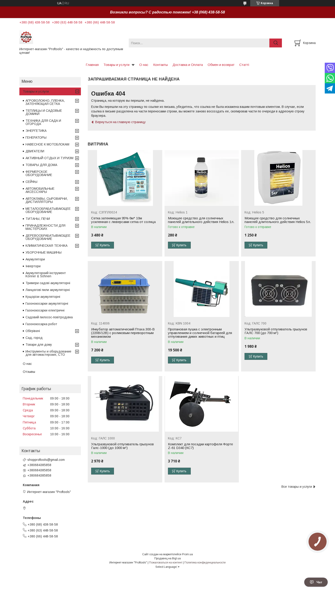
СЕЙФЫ (31, 182)
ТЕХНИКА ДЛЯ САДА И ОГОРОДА (43, 122)
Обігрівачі (33, 331)
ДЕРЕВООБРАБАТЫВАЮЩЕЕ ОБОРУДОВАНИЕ (48, 237)
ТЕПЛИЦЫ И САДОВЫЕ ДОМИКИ (44, 112)
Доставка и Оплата (188, 65)
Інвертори (33, 266)
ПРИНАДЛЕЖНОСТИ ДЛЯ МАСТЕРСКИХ (45, 227)
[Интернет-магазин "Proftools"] (71, 37)
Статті (244, 65)
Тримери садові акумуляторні (48, 283)
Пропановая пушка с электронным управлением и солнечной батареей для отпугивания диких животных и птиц (200, 332)
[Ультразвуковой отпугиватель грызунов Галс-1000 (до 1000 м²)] (125, 404)
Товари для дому (39, 344)
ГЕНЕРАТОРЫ (36, 137)
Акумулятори (35, 259)
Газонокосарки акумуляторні (47, 303)
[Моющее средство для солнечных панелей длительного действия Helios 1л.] (202, 178)
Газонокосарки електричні (45, 310)
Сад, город (34, 338)
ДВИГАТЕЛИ (35, 151)
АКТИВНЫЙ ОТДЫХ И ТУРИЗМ (49, 158)
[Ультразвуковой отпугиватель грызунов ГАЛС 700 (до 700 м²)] (278, 289)
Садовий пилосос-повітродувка (49, 317)
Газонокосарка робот (41, 324)
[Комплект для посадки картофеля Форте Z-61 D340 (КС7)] (202, 404)
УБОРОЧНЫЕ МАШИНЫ (44, 252)
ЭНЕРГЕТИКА (36, 130)
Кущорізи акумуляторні (43, 296)
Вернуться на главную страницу (120, 122)
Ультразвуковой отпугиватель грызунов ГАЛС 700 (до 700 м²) (276, 331)
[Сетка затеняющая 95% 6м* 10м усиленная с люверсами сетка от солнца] (125, 178)
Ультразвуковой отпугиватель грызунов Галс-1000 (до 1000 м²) (122, 446)
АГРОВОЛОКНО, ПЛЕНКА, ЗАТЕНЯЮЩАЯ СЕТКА (45, 102)
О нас (143, 65)
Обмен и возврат (221, 65)
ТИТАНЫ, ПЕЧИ (38, 218)
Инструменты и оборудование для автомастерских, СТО (48, 353)
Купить (105, 245)
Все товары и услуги (296, 486)
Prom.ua (187, 554)
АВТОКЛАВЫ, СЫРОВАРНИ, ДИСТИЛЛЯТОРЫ (47, 200)
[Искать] (275, 43)
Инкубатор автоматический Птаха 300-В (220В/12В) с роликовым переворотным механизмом (123, 332)
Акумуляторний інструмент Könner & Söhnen (46, 274)
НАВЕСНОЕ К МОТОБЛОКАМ (47, 144)
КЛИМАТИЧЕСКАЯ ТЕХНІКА (46, 245)
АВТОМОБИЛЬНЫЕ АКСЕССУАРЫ (40, 190)
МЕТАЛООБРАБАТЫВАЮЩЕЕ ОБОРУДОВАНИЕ (48, 210)
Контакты (160, 65)
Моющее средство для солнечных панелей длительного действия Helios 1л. (201, 220)
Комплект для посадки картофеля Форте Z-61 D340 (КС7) (200, 446)
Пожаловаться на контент (165, 562)
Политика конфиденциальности (205, 562)
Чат (319, 582)
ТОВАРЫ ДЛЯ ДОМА (41, 165)
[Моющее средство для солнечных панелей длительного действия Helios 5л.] (278, 178)
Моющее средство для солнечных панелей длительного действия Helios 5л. (278, 220)
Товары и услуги (116, 65)
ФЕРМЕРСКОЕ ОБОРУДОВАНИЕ (39, 173)
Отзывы (29, 372)
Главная (92, 65)
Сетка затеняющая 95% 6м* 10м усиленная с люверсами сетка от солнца (123, 220)
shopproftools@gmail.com (46, 460)
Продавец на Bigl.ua (167, 558)
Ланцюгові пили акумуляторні (48, 290)
